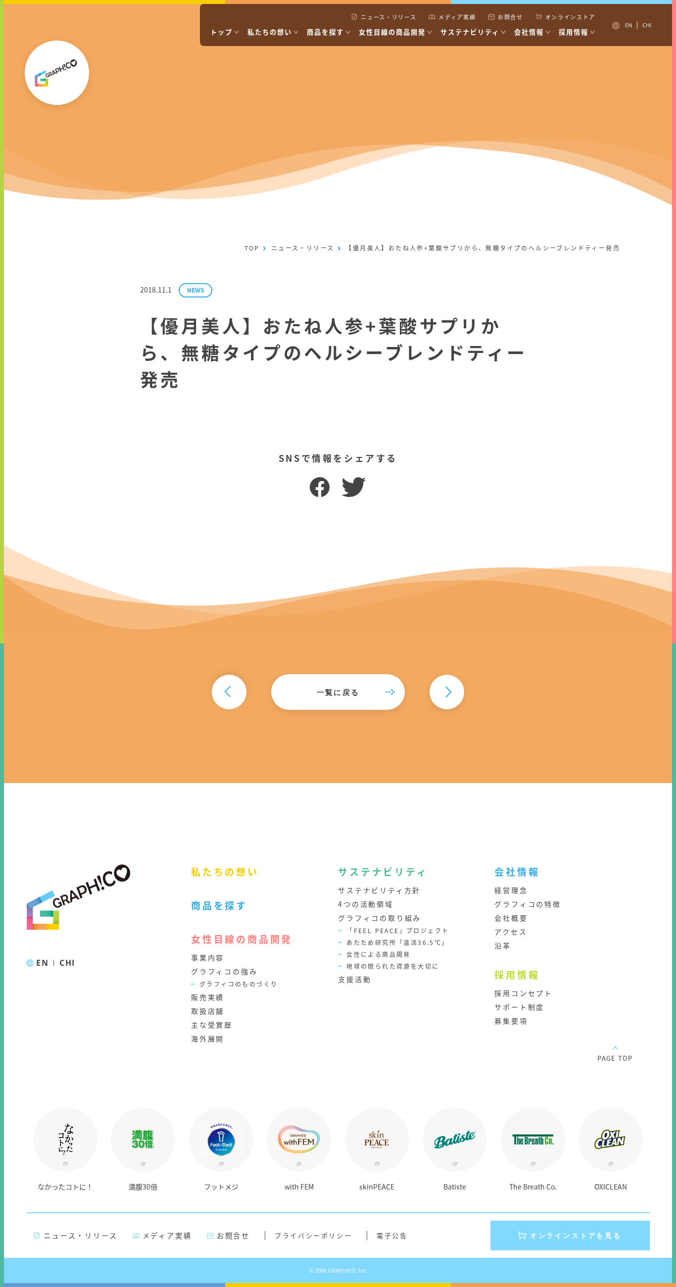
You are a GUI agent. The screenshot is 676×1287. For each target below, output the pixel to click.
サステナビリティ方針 (379, 890)
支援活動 (354, 979)
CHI (67, 962)
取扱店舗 (207, 1011)
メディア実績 (457, 17)
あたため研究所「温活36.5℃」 (397, 942)
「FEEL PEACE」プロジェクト (397, 930)
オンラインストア (570, 17)
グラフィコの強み (224, 971)
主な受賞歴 (212, 1025)
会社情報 (529, 32)
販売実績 (207, 997)
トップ (221, 32)
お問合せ (510, 17)
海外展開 (207, 1038)
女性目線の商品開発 (392, 32)
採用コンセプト (523, 993)
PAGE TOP (614, 1058)
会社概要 (511, 918)
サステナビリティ (469, 32)
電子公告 (392, 1235)
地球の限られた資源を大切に (392, 966)
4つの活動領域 (365, 904)
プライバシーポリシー (313, 1235)
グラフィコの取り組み (379, 918)
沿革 (502, 945)
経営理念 (511, 890)
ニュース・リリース (388, 17)
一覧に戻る (338, 692)
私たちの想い (269, 32)
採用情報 (573, 32)
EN (42, 962)
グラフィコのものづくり (238, 984)
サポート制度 (519, 1007)
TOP (252, 248)
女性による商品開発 (378, 954)
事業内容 (207, 957)
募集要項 (511, 1021)
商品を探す (325, 32)
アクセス (510, 932)
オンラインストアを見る (576, 1235)
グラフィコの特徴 (527, 904)
